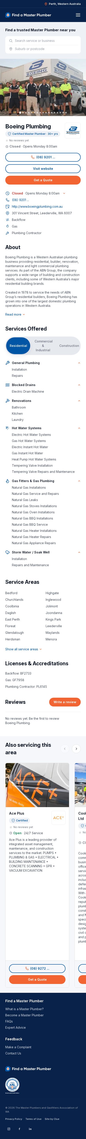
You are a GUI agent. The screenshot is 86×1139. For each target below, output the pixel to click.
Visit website (43, 168)
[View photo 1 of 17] (43, 87)
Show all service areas (21, 649)
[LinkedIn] (30, 1128)
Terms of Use (33, 1119)
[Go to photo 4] (29, 112)
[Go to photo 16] (63, 112)
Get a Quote (43, 180)
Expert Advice (15, 1027)
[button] (42, 157)
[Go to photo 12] (51, 112)
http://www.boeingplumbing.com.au (37, 206)
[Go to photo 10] (46, 112)
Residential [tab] (18, 346)
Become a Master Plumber (24, 1015)
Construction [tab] (69, 346)
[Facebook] (19, 1128)
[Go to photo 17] (66, 112)
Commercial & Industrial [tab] (44, 345)
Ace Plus (16, 813)
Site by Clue (52, 1119)
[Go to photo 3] (26, 112)
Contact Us (13, 1053)
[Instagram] (8, 1128)
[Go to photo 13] (54, 112)
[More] (76, 748)
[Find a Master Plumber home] (28, 15)
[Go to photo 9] (43, 112)
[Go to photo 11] (49, 112)
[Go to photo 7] (37, 112)
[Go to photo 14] (57, 112)
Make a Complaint (18, 1047)
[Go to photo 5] (31, 112)
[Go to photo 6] (34, 112)
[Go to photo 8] (40, 112)
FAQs (9, 1021)
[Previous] (64, 748)
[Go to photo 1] (20, 113)
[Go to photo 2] (23, 112)
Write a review (65, 702)
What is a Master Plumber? (24, 1009)
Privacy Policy (13, 1119)
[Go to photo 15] (60, 112)
